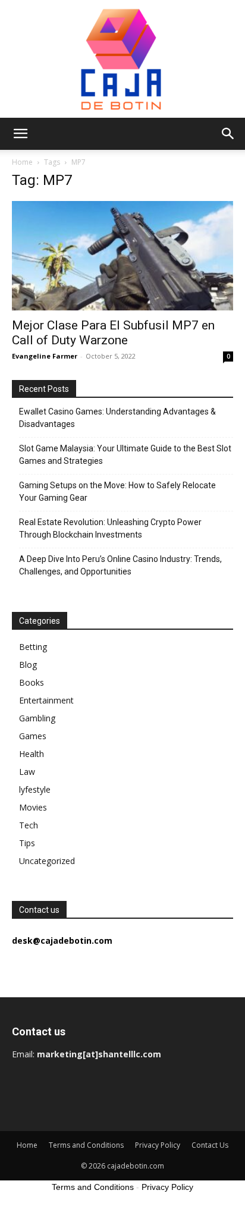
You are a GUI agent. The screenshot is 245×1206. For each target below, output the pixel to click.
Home (22, 162)
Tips (27, 843)
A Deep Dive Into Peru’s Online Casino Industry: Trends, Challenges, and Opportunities (120, 565)
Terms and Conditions (86, 1145)
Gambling (37, 718)
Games (32, 736)
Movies (33, 807)
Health (31, 753)
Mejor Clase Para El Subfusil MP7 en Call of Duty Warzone (113, 332)
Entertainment (46, 700)
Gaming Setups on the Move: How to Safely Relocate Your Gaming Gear (117, 491)
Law (27, 771)
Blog (28, 664)
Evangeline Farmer (44, 355)
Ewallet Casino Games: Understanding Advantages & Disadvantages (117, 418)
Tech (28, 825)
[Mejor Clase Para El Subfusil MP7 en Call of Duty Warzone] (122, 255)
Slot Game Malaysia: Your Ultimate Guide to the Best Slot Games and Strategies (125, 455)
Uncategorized (47, 860)
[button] (20, 134)
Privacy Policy (157, 1145)
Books (31, 682)
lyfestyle (35, 789)
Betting (33, 646)
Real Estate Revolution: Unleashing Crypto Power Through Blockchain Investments (110, 528)
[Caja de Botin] (122, 59)
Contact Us (209, 1145)
